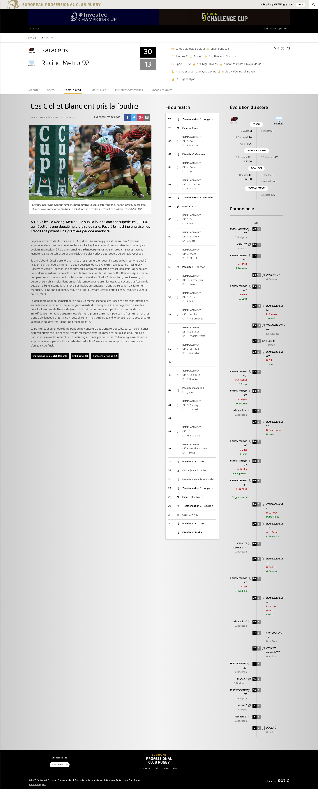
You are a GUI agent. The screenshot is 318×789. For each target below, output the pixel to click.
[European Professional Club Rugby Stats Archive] (53, 7)
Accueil (32, 38)
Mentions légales (37, 785)
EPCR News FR (80, 356)
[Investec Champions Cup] (93, 17)
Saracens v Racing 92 (105, 356)
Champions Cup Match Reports (49, 356)
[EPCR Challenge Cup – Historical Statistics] (224, 17)
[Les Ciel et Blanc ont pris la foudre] (127, 117)
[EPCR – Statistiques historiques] (159, 759)
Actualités (47, 38)
